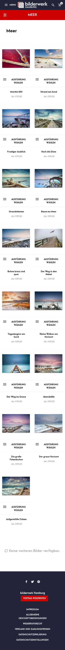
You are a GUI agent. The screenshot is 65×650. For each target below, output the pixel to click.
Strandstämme (16, 211)
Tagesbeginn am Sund (16, 335)
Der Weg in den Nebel (49, 273)
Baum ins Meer (48, 211)
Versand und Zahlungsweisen (32, 629)
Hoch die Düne (48, 151)
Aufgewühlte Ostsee (16, 519)
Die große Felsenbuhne (16, 458)
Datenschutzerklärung (32, 634)
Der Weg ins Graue (16, 397)
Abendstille (49, 397)
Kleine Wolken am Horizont (49, 335)
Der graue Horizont (49, 456)
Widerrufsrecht (32, 623)
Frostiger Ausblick (16, 151)
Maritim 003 (16, 92)
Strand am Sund (48, 92)
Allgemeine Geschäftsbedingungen (33, 616)
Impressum (32, 609)
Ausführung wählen (18, 81)
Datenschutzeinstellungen (32, 640)
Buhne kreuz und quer (16, 273)
